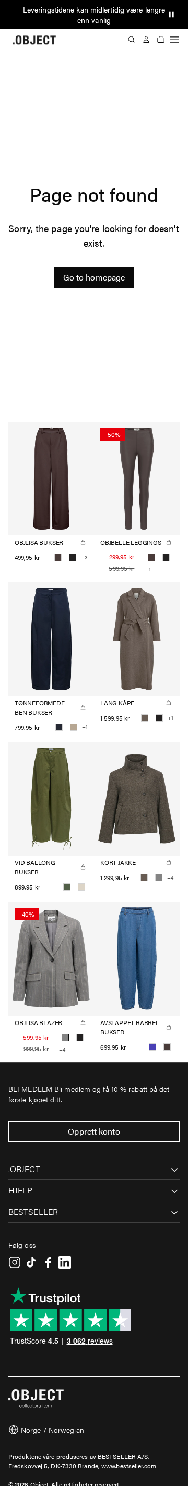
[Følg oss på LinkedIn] (64, 1262)
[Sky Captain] (59, 727)
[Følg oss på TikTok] (31, 1262)
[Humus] (73, 727)
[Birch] (81, 887)
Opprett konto (94, 1131)
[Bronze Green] (67, 887)
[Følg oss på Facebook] (48, 1262)
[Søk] (131, 39)
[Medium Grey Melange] (158, 877)
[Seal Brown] (58, 557)
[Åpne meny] (174, 39)
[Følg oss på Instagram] (14, 1262)
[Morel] (144, 718)
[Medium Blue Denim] (152, 1047)
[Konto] (146, 39)
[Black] (72, 557)
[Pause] (171, 14)
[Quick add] (83, 542)
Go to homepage (94, 277)
